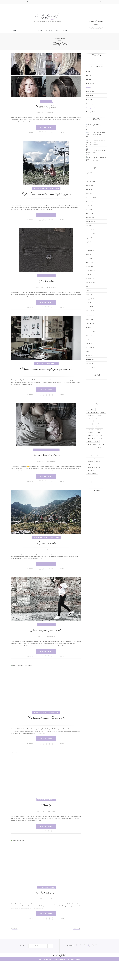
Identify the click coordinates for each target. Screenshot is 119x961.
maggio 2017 (90, 347)
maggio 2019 (90, 250)
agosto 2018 (89, 286)
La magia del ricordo (46, 543)
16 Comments (30, 568)
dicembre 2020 (90, 193)
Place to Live (44, 537)
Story (65, 30)
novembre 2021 (90, 181)
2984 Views (62, 394)
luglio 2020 (89, 205)
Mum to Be (49, 30)
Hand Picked (90, 83)
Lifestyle (30, 30)
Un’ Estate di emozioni (46, 893)
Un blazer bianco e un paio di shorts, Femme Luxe (99, 150)
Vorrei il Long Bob (46, 107)
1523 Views (62, 219)
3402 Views (62, 132)
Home (14, 30)
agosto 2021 (89, 185)
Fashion (39, 30)
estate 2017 (96, 423)
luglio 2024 (89, 173)
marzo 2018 (89, 307)
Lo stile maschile (46, 282)
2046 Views (62, 307)
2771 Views (62, 918)
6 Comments (30, 394)
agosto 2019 (89, 238)
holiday (98, 432)
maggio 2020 (90, 209)
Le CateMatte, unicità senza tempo (99, 133)
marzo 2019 (89, 258)
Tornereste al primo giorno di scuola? (46, 631)
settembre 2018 (90, 282)
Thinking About (46, 101)
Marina (96, 441)
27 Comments (30, 481)
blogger (89, 418)
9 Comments (30, 743)
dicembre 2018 (90, 270)
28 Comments (30, 656)
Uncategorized (90, 112)
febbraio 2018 (90, 311)
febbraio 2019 (90, 262)
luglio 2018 (89, 290)
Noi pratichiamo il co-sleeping (46, 456)
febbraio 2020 (90, 213)
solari (89, 464)
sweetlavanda (91, 470)
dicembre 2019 (90, 221)
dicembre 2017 (90, 319)
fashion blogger (97, 426)
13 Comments (30, 307)
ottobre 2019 (90, 230)
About (58, 30)
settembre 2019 (90, 234)
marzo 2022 (89, 177)
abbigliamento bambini (93, 412)
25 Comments (30, 831)
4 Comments (30, 219)
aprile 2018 (89, 303)
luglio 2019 (89, 242)
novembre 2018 (90, 274)
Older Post (76, 928)
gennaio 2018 (90, 315)
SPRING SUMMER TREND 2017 (95, 467)
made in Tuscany (91, 438)
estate (89, 423)
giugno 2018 (89, 294)
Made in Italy (44, 188)
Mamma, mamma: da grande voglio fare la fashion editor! (46, 369)
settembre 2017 (90, 331)
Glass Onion (90, 432)
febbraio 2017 (90, 359)
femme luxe (99, 429)
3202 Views (62, 568)
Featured (88, 79)
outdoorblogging (97, 447)
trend (89, 479)
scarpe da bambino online (93, 455)
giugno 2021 (89, 189)
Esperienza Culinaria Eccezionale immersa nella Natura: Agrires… (99, 126)
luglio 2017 (89, 339)
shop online (90, 461)
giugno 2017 (89, 343)
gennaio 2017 (90, 363)
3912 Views (62, 481)
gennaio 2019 (90, 266)
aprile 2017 (89, 351)
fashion (89, 426)
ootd (89, 447)
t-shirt (102, 476)
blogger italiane (97, 418)
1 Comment (30, 132)
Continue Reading (46, 127)
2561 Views (62, 743)
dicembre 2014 (90, 368)
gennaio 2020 (90, 217)
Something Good (91, 104)
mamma (89, 441)
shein (95, 458)
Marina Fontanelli (51, 112)
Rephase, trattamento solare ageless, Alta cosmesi (99, 158)
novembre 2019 (90, 225)
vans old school (97, 479)
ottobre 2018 (90, 278)
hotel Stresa (90, 435)
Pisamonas (90, 450)
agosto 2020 (90, 201)
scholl (89, 458)
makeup (100, 438)
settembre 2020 (91, 197)
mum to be (101, 444)
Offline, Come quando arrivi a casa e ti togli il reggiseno (46, 194)
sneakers (98, 461)
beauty (102, 412)
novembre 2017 (90, 323)
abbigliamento (91, 409)
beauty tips (100, 415)
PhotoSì (46, 805)
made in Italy (99, 435)
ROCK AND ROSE (91, 452)
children (90, 420)
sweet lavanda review (92, 476)
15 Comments (30, 918)
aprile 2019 (89, 254)
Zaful (89, 482)
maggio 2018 (90, 299)
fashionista (90, 429)
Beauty (22, 30)
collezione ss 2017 (99, 420)
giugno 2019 (89, 246)
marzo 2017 (89, 355)
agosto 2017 (89, 335)
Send (50, 946)
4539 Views (62, 831)
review (97, 450)
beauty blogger (91, 415)
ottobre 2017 (90, 327)
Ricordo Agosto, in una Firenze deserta (46, 718)
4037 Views (62, 656)
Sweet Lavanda (46, 959)
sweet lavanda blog (92, 473)
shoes (101, 458)
